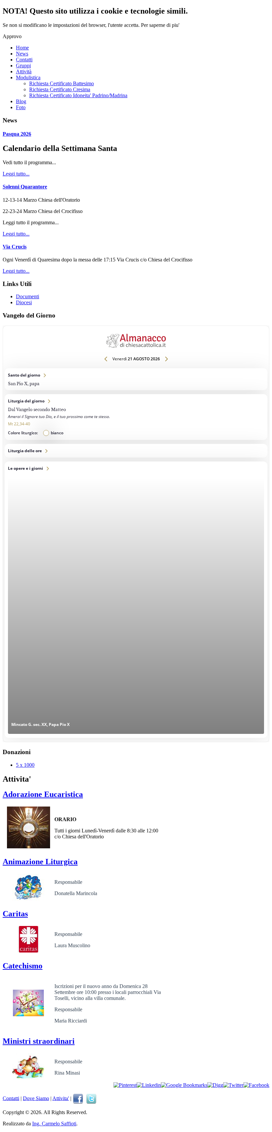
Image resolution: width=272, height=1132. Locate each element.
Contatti (24, 59)
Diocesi (24, 302)
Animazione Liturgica (40, 861)
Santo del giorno (136, 379)
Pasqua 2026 (17, 134)
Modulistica (28, 77)
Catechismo (22, 965)
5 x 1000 (25, 765)
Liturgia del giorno (136, 417)
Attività (24, 71)
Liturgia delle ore (136, 451)
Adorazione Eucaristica (43, 794)
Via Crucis (15, 246)
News (22, 53)
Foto (21, 107)
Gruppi (23, 65)
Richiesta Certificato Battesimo (61, 83)
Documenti (27, 296)
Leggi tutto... (16, 174)
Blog (21, 101)
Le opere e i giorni (136, 599)
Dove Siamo (36, 1098)
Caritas (15, 913)
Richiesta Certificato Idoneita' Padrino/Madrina (78, 95)
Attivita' (60, 1098)
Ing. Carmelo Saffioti (54, 1123)
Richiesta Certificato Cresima (59, 89)
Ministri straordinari (39, 1041)
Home (22, 47)
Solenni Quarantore (25, 186)
